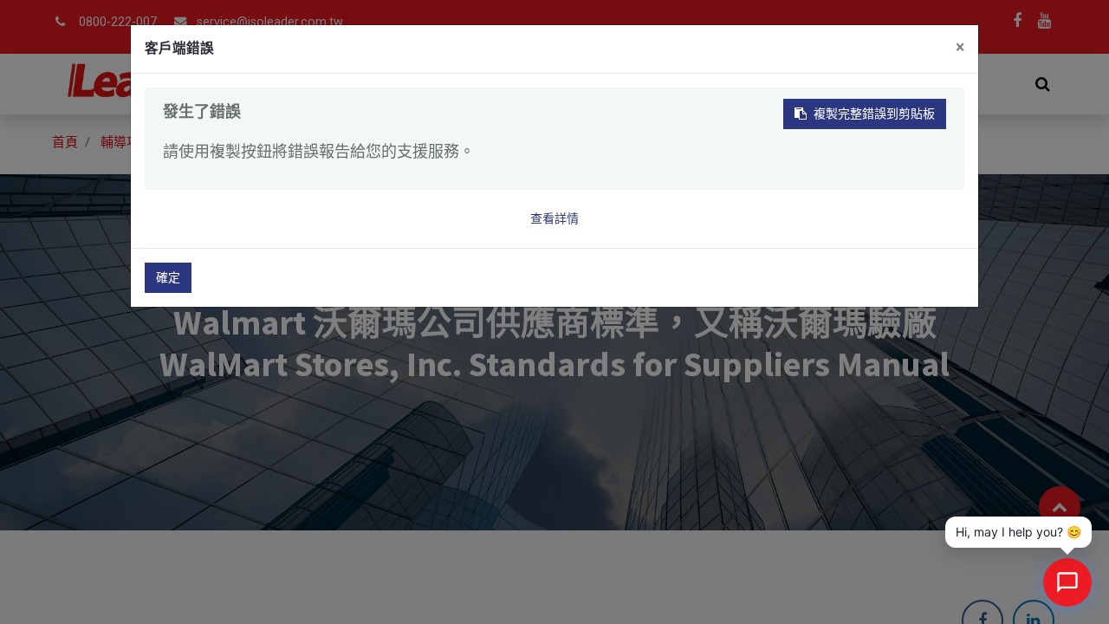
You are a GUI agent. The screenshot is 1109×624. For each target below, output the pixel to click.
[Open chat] (1067, 582)
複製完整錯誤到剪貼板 (874, 113)
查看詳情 (554, 218)
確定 (168, 277)
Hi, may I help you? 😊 (1018, 531)
